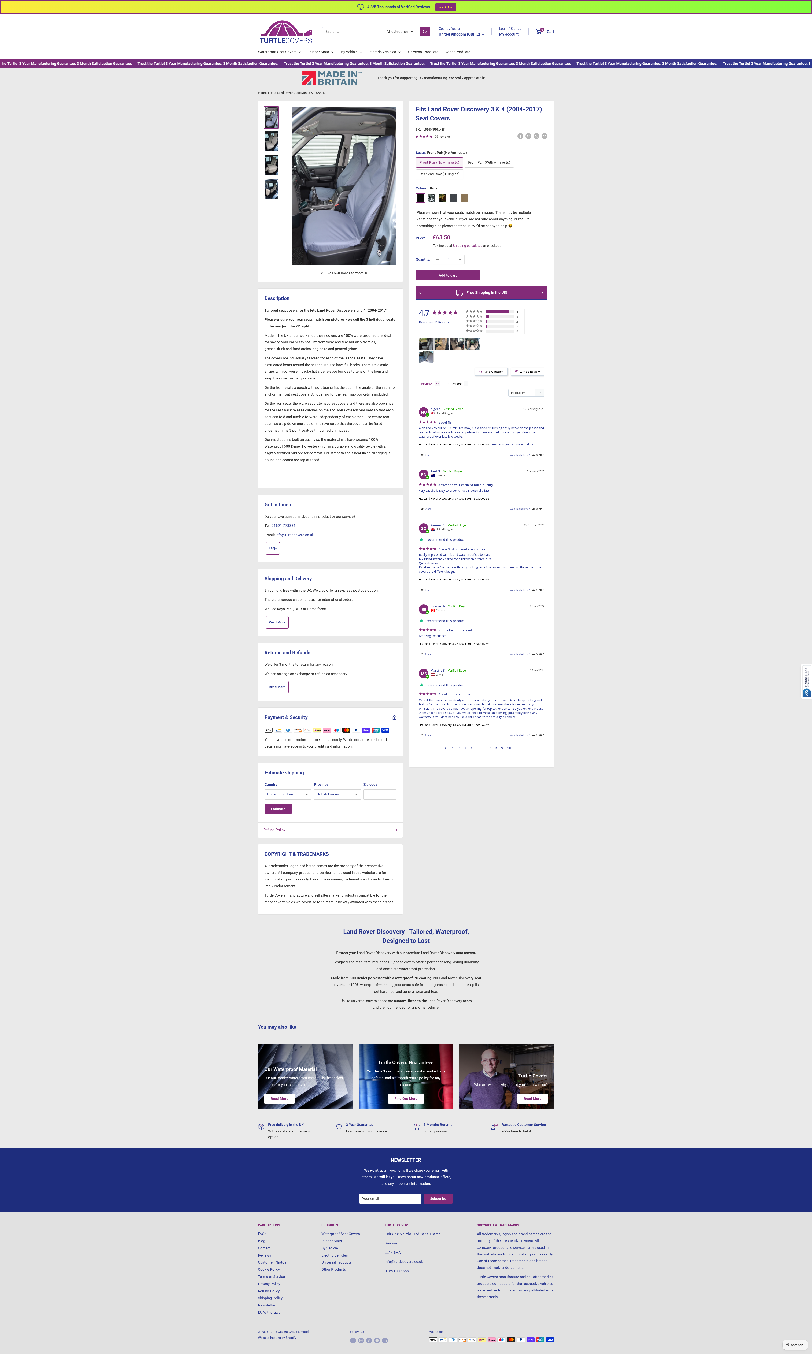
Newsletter (267, 1305)
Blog (261, 1241)
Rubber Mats (319, 52)
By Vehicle (349, 52)
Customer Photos (272, 1262)
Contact (264, 1248)
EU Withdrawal (269, 1312)
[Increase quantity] (459, 259)
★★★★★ (446, 7)
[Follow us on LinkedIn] (385, 1340)
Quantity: (423, 259)
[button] (534, 455)
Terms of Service (271, 1277)
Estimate (278, 809)
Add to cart (448, 275)
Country (271, 784)
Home (262, 93)
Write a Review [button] (530, 372)
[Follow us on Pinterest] (369, 1340)
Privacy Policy (269, 1284)
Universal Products (423, 52)
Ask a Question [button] (493, 372)
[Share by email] (544, 136)
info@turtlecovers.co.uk (295, 535)
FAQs (273, 548)
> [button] (518, 748)
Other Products (458, 52)
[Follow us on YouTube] (377, 1340)
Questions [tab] (455, 384)
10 (509, 748)
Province (321, 784)
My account (509, 34)
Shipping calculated (467, 246)
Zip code (370, 784)
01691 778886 (284, 525)
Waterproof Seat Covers (277, 52)
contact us (462, 226)
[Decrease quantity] (437, 259)
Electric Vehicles (383, 52)
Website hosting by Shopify (277, 1338)
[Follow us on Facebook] (353, 1340)
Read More (277, 622)
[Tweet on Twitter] (536, 136)
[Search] (425, 31)
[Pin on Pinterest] (528, 136)
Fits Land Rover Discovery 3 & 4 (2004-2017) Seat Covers (454, 444)
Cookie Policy (269, 1269)
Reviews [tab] (426, 384)
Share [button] (427, 455)
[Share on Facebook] (520, 136)
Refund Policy (274, 830)
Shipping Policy (270, 1298)
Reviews (264, 1255)
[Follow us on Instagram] (361, 1340)
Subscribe (438, 1199)
